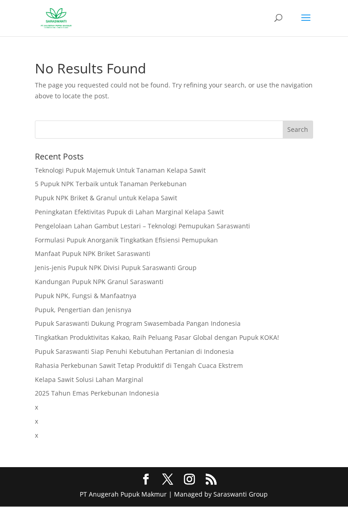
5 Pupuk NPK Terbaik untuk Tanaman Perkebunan (111, 183)
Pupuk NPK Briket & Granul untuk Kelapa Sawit (106, 197)
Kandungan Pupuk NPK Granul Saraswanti (99, 281)
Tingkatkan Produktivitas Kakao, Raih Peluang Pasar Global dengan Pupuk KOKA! (157, 337)
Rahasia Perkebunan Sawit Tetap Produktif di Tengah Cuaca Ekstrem (139, 365)
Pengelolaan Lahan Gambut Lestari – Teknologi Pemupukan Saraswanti (142, 226)
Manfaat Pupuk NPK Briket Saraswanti (92, 253)
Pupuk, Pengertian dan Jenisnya (83, 309)
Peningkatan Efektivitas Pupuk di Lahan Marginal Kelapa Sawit (129, 212)
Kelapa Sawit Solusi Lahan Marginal (89, 379)
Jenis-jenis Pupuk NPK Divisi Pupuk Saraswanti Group (116, 267)
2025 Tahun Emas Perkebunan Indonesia (97, 393)
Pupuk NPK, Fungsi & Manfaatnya (85, 295)
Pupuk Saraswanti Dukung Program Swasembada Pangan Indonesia (138, 323)
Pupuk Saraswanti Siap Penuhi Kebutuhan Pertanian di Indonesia (134, 351)
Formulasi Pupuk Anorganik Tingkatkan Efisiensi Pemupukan (126, 240)
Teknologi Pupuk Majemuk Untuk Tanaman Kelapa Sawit (120, 170)
